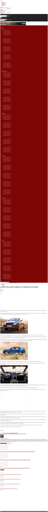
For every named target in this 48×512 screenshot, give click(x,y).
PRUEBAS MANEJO (4, 71)
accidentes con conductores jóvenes (7, 120)
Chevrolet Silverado (5, 271)
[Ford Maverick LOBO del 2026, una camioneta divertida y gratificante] (7, 101)
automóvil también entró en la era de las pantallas (9, 162)
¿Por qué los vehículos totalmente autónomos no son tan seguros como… (13, 196)
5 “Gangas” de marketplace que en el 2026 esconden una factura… (11, 238)
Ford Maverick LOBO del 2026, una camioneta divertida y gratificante (12, 103)
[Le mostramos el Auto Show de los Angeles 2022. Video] (7, 254)
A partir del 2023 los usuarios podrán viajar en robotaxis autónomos (12, 264)
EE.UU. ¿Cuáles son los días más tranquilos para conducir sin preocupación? (13, 53)
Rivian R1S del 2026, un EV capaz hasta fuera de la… (9, 95)
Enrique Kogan (2, 289)
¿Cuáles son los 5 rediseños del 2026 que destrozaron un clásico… (11, 61)
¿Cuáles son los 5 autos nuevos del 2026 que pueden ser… (10, 69)
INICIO (2, 1)
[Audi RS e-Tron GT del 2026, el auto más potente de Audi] (7, 85)
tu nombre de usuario (9, 15)
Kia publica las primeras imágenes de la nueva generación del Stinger (15, 433)
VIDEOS (3, 5)
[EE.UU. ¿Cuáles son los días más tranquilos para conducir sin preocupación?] (7, 51)
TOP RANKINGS (4, 198)
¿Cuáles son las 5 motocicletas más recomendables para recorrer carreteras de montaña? (17, 451)
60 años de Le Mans (5, 128)
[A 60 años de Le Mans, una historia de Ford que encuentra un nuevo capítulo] (7, 127)
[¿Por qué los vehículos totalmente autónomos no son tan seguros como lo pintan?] (7, 194)
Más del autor (9, 443)
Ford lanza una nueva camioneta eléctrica (7, 136)
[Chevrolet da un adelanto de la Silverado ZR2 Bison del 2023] (7, 270)
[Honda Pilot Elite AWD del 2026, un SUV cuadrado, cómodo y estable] (7, 77)
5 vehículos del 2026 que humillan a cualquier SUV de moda (10, 230)
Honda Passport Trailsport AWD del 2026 (7, 110)
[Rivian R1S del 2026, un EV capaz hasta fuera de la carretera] (7, 93)
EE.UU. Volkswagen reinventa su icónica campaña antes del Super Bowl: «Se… (13, 248)
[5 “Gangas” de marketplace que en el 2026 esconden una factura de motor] (7, 236)
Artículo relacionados (3, 443)
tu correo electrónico (9, 19)
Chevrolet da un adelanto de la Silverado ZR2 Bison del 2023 (11, 272)
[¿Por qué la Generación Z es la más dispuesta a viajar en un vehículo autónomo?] (7, 186)
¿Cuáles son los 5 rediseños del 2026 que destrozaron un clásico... (8, 488)
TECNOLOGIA (3, 4)
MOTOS (1, 450)
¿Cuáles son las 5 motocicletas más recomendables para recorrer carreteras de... (10, 474)
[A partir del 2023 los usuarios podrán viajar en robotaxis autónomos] (7, 262)
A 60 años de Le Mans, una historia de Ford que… (9, 129)
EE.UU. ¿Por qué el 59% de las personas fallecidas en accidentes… (11, 121)
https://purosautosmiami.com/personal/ (4, 438)
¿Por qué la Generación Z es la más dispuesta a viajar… (10, 188)
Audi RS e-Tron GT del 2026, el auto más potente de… (9, 87)
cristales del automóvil (5, 170)
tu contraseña (8, 8)
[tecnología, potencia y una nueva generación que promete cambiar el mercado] (7, 43)
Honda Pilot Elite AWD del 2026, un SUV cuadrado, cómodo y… (11, 79)
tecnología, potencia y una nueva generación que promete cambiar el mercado (13, 45)
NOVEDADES (3, 3)
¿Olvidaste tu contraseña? (3, 10)
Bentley (3, 284)
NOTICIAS (3, 2)
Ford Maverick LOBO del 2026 (6, 102)
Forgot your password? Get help (3, 17)
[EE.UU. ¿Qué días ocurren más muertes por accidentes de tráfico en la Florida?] (7, 220)
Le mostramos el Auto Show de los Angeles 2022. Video (10, 256)
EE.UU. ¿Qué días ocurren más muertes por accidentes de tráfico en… (12, 222)
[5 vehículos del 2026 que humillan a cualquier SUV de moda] (7, 228)
